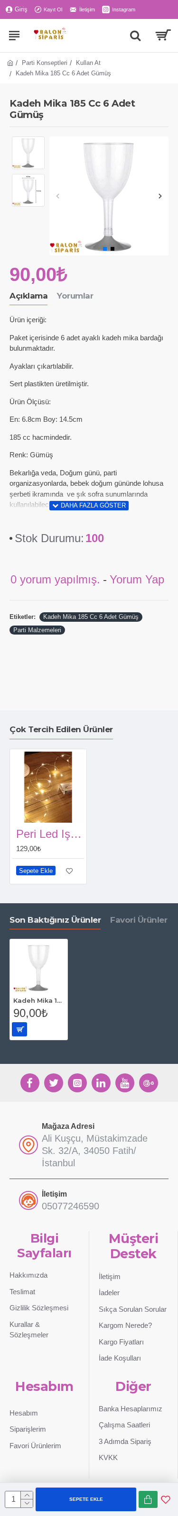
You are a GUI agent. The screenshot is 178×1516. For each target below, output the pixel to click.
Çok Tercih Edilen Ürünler (61, 729)
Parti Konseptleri (44, 62)
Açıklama (28, 295)
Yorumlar (75, 295)
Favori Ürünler (138, 920)
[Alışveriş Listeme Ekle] (166, 1499)
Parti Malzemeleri (37, 630)
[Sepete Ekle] (19, 1029)
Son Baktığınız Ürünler (55, 920)
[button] (57, 196)
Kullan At (88, 62)
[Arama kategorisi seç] (135, 35)
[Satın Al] (148, 1499)
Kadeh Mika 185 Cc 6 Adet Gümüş (91, 616)
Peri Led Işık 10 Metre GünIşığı (50, 833)
